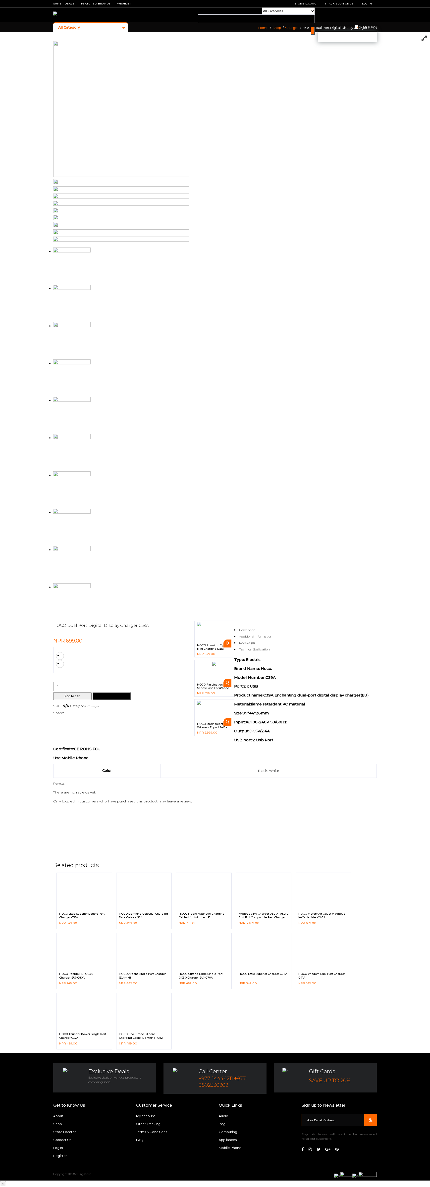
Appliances (228, 1140)
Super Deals (63, 3)
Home (263, 27)
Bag (222, 1124)
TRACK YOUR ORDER (340, 3)
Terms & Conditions (151, 1132)
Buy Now (111, 696)
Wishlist (124, 3)
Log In (367, 3)
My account (145, 1116)
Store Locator (64, 1132)
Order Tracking (148, 1124)
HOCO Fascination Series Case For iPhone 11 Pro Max (213, 688)
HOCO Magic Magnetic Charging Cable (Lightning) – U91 (201, 915)
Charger (292, 27)
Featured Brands (95, 3)
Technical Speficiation (254, 649)
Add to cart (72, 696)
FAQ (139, 1140)
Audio (223, 1116)
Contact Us (62, 1140)
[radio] (60, 656)
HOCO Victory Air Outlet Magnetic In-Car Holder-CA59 (321, 915)
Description (247, 630)
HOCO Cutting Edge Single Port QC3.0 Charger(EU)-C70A (200, 975)
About (58, 1116)
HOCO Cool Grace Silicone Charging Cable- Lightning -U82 (141, 1035)
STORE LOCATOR (307, 3)
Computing (228, 1132)
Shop (276, 27)
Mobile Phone (230, 1148)
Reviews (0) (247, 643)
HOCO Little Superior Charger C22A (263, 974)
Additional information (255, 636)
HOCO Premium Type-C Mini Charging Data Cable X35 (213, 648)
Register (60, 1156)
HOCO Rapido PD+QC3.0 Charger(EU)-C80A (76, 975)
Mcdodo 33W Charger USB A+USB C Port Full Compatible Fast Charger (263, 915)
